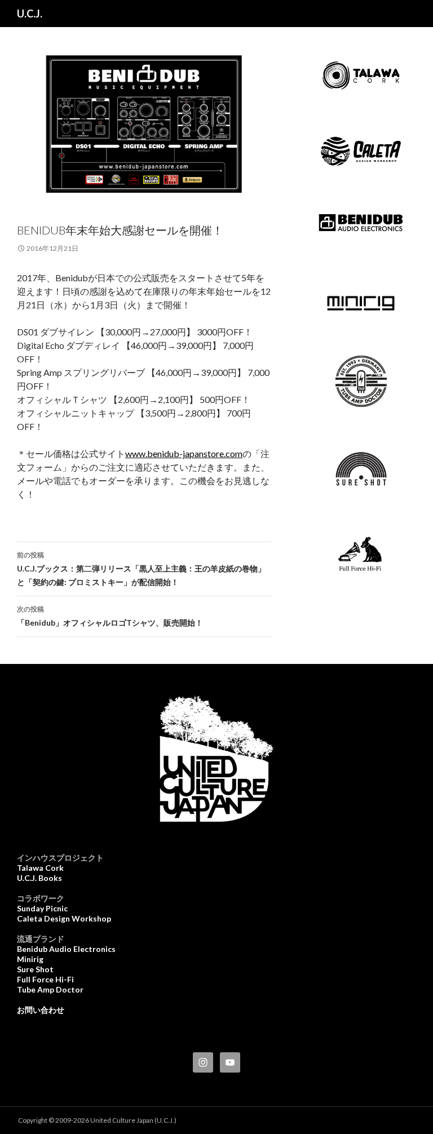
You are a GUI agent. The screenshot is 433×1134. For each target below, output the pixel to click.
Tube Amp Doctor (50, 989)
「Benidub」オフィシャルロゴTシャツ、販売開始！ (110, 616)
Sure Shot (35, 969)
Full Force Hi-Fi (45, 979)
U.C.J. (29, 13)
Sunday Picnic (42, 908)
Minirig (30, 959)
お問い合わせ (40, 1010)
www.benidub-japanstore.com (183, 453)
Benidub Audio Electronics (66, 949)
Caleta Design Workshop (64, 918)
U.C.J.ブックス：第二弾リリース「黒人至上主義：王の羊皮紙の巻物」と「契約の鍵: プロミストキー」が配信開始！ (141, 569)
